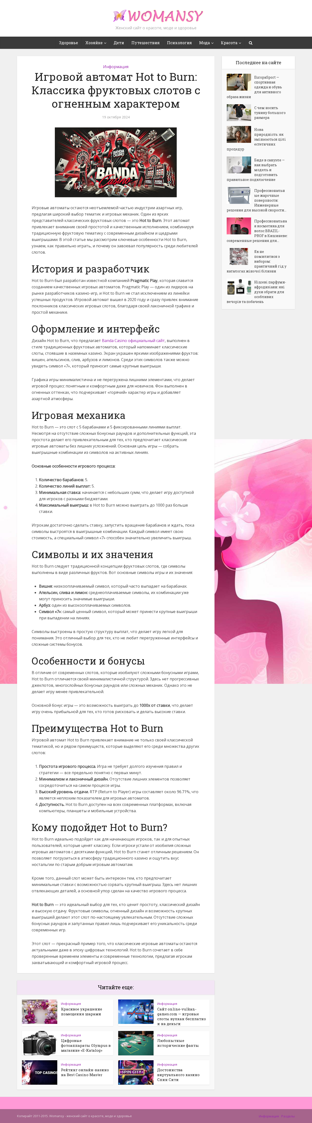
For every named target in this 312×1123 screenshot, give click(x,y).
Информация (115, 66)
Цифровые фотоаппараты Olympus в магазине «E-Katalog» (86, 1045)
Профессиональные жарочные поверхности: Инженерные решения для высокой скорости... (256, 200)
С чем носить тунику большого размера (270, 112)
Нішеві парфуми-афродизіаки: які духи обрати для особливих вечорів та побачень (256, 292)
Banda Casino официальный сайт (133, 340)
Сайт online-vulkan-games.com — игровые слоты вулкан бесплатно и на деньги (181, 1016)
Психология (179, 42)
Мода (204, 42)
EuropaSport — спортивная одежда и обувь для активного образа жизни (254, 87)
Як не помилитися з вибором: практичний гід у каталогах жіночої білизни (256, 261)
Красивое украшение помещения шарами (81, 1011)
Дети (119, 42)
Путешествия (145, 42)
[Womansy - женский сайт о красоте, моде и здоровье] (156, 14)
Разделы (288, 1116)
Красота (229, 42)
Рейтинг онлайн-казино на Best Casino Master (85, 1072)
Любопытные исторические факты (178, 1043)
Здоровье (68, 42)
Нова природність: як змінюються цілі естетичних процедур (256, 139)
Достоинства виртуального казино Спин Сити (178, 1074)
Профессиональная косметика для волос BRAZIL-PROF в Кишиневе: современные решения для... (257, 231)
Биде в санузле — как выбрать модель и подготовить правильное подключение (256, 170)
